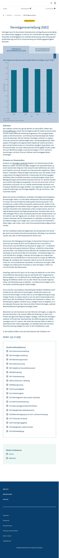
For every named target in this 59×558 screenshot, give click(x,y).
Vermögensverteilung (19, 163)
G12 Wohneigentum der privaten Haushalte (24, 397)
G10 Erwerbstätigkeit (16, 389)
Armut (11, 454)
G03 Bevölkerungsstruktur (18, 360)
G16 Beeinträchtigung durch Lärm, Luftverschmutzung (28, 414)
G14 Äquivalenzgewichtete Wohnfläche (23, 406)
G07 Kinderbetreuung (16, 376)
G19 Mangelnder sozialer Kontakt (21, 427)
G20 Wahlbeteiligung (16, 431)
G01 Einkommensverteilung (19, 351)
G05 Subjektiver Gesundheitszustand (22, 368)
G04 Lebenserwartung (17, 364)
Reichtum (12, 458)
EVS (11, 337)
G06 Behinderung (15, 372)
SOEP (19, 337)
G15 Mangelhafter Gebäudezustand (21, 410)
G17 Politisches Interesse (18, 419)
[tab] (16, 50)
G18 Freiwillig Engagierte (18, 423)
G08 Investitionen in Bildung (19, 381)
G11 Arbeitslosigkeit (16, 393)
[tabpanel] (29, 88)
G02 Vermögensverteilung (18, 355)
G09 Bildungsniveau (16, 385)
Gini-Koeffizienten (9, 131)
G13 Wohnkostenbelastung (19, 402)
